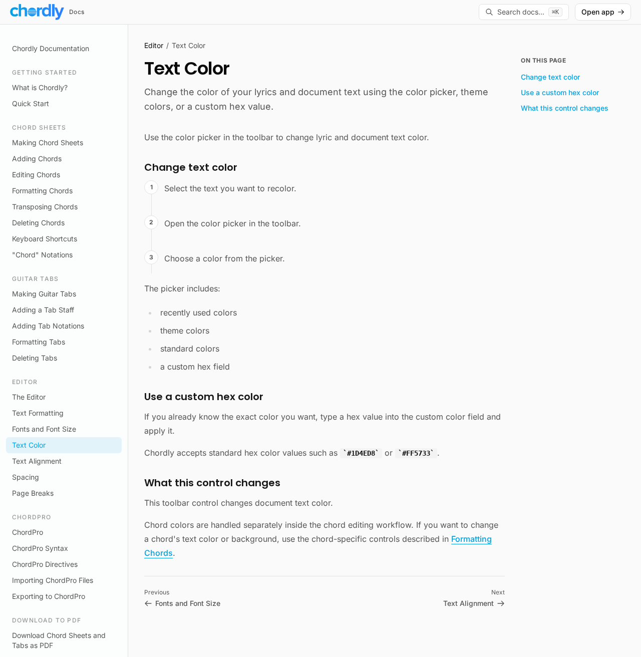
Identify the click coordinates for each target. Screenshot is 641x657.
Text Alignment (37, 461)
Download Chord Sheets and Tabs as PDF (59, 640)
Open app (597, 12)
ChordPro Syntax (40, 548)
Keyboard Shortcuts (44, 238)
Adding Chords (37, 158)
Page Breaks (33, 493)
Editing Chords (36, 174)
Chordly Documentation (50, 48)
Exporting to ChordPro (48, 596)
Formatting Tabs (38, 342)
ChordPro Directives (45, 564)
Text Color (29, 445)
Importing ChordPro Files (52, 580)
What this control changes (564, 108)
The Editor (29, 397)
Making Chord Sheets (47, 142)
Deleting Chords (38, 222)
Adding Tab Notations (48, 325)
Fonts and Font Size (44, 429)
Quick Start (30, 103)
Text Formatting (38, 413)
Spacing (25, 477)
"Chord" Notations (42, 254)
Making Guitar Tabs (44, 293)
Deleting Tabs (34, 358)
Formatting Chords (42, 190)
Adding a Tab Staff (43, 309)
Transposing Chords (45, 206)
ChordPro (27, 532)
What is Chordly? (40, 87)
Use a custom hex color (560, 92)
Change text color (550, 77)
